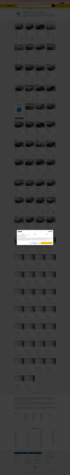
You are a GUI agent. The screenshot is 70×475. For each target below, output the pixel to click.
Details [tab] (35, 234)
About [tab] (47, 234)
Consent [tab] (23, 234)
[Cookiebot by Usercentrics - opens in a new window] (48, 231)
